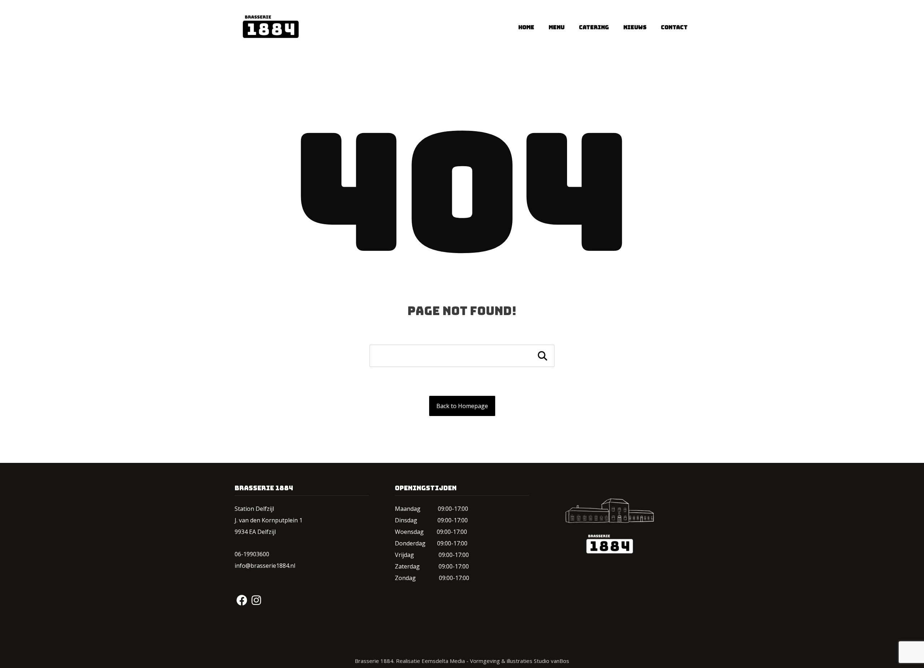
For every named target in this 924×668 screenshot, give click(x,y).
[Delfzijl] (267, 26)
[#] (242, 600)
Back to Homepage (462, 406)
